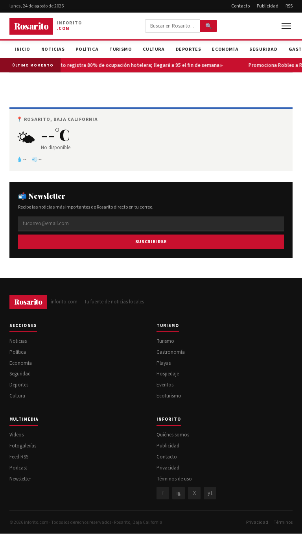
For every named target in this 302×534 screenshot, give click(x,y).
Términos (283, 522)
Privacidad (168, 467)
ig (179, 493)
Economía (225, 49)
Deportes (188, 49)
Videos (16, 434)
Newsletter (20, 478)
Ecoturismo (169, 395)
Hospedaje (168, 373)
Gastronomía (171, 352)
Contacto (240, 6)
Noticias (53, 49)
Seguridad (263, 49)
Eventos (165, 384)
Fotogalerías (22, 445)
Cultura (153, 49)
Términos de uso (174, 478)
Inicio (22, 49)
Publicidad (267, 6)
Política (87, 49)
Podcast (18, 467)
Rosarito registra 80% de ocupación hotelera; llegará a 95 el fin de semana (132, 65)
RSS (289, 6)
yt (210, 493)
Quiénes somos (173, 434)
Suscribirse (151, 241)
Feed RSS (18, 456)
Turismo (120, 49)
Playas (164, 363)
